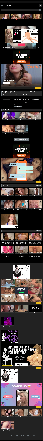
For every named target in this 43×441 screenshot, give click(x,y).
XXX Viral (7, 5)
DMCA (17, 435)
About (18, 94)
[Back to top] (39, 438)
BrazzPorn (23, 435)
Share (25, 94)
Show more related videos (21, 139)
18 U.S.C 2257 (11, 435)
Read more (27, 102)
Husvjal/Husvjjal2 (18, 106)
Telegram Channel (31, 435)
